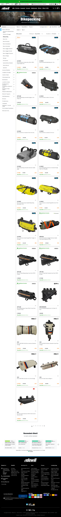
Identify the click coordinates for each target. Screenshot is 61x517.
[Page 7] (42, 426)
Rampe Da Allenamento (7, 91)
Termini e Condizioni (35, 479)
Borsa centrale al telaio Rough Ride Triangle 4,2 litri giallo (26, 238)
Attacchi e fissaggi (7, 34)
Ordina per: (31, 33)
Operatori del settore (25, 482)
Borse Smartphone (7, 43)
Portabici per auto (54, 489)
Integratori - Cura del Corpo (6, 106)
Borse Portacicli (6, 41)
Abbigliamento (34, 8)
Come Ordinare (34, 468)
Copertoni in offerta (55, 468)
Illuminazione (5, 79)
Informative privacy (45, 468)
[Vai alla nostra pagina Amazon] (32, 510)
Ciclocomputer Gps (6, 77)
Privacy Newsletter (45, 478)
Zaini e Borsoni (6, 65)
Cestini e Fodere (5, 75)
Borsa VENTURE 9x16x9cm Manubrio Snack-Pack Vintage (48, 344)
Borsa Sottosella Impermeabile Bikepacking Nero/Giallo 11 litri (25, 203)
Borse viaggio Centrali (7, 51)
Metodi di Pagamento (35, 469)
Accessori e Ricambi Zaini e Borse (8, 32)
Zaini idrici (5, 67)
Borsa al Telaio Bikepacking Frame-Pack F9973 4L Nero (26, 274)
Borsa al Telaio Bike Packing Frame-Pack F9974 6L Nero (48, 274)
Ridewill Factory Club (15, 472)
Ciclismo (23, 16)
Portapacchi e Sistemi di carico (7, 87)
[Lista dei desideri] (55, 8)
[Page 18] (44, 426)
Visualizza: (48, 33)
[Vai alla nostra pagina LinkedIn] (34, 510)
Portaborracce (5, 101)
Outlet (52, 481)
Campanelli (4, 103)
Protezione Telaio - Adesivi (6, 89)
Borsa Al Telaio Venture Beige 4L (45, 378)
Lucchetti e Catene (6, 82)
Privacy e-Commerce (45, 472)
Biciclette (17, 8)
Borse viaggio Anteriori (7, 48)
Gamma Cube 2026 (55, 474)
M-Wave (19, 61)
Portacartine (5, 60)
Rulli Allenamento (5, 96)
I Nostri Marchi (14, 474)
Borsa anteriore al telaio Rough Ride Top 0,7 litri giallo (48, 203)
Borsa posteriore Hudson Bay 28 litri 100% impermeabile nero (25, 63)
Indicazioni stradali (5, 473)
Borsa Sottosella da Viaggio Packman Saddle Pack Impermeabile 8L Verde (48, 238)
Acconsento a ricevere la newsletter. (14, 499)
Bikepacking (40, 16)
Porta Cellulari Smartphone (7, 108)
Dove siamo (13, 469)
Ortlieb (19, 96)
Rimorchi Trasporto (6, 94)
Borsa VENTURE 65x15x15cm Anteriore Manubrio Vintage (26, 344)
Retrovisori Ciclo (5, 110)
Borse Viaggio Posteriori (8, 53)
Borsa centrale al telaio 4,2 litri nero (46, 97)
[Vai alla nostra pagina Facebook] (28, 510)
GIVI (18, 412)
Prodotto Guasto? (24, 484)
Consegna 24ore (43, 26)
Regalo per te (23, 491)
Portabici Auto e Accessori (5, 84)
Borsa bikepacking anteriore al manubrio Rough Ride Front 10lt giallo (48, 168)
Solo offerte (54, 26)
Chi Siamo (13, 468)
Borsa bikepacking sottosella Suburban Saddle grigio (26, 168)
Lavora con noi (14, 475)
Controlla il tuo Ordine (25, 471)
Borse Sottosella (6, 46)
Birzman (41, 236)
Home (19, 16)
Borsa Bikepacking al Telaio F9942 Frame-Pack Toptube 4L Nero (26, 309)
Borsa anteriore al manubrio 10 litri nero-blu (25, 132)
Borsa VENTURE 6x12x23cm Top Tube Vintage (26, 378)
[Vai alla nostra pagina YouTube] (29, 510)
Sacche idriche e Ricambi (8, 63)
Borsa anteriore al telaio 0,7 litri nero (46, 132)
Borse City (5, 39)
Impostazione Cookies (45, 485)
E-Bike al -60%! (45, 8)
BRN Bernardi (42, 307)
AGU (18, 342)
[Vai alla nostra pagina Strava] (31, 510)
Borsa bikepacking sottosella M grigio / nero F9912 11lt (25, 98)
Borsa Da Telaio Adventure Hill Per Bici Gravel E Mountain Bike (26, 414)
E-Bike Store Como (14, 471)
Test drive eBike (24, 478)
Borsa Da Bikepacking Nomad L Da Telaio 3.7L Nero (48, 309)
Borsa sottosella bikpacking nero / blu (46, 62)
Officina (39, 8)
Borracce (4, 98)
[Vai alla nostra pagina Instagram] (27, 510)
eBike (13, 8)
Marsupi (4, 58)
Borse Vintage (6, 55)
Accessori (28, 8)
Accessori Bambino (6, 70)
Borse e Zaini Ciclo (34, 16)
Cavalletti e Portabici (6, 72)
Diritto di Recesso (34, 484)
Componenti (22, 8)
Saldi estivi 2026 (54, 485)
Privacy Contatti (44, 476)
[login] (59, 8)
